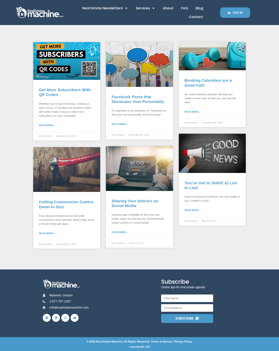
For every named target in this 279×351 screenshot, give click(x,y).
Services (143, 8)
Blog (199, 8)
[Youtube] (75, 318)
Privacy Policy (183, 341)
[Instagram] (65, 318)
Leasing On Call (139, 346)
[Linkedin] (56, 318)
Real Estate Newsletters (102, 8)
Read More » (47, 125)
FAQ (184, 8)
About (168, 8)
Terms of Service (161, 341)
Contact (196, 16)
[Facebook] (47, 318)
